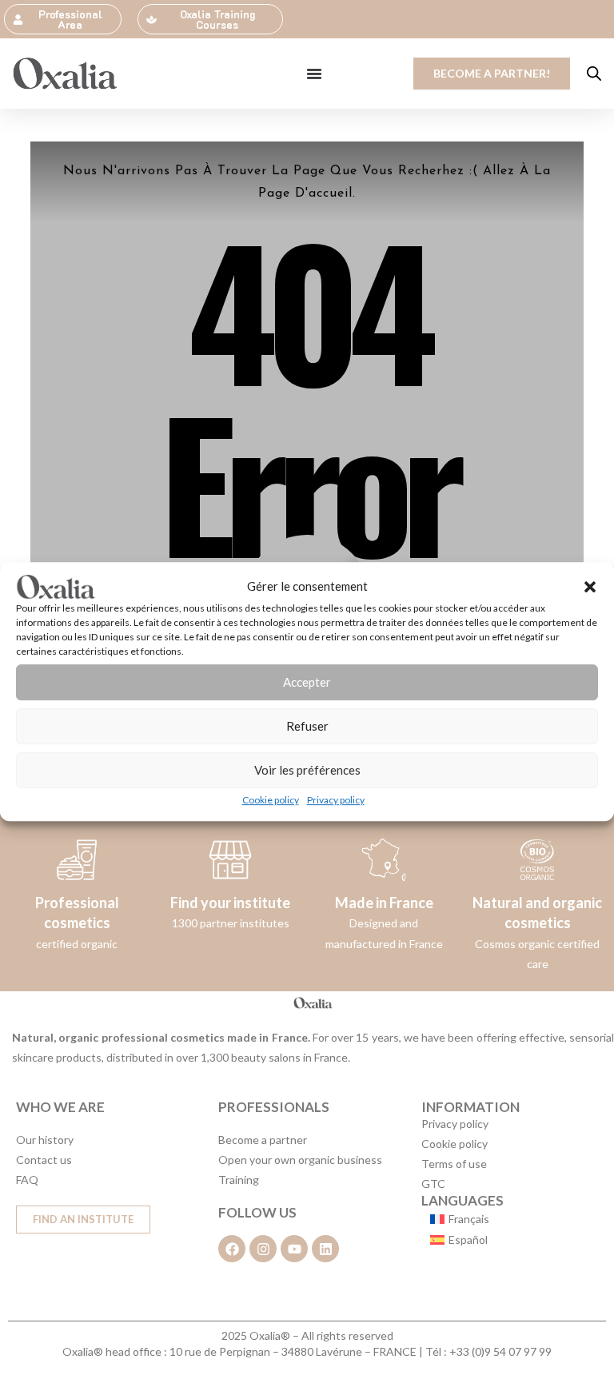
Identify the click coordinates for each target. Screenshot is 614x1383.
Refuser (307, 726)
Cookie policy (270, 800)
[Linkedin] (325, 1248)
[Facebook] (231, 1248)
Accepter (307, 682)
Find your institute (230, 902)
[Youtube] (294, 1248)
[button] (590, 587)
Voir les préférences (307, 770)
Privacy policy (336, 800)
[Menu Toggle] (314, 74)
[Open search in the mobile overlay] (594, 73)
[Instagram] (263, 1248)
